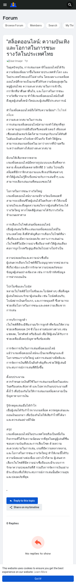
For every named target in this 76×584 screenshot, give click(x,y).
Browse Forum (14, 25)
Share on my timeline (26, 507)
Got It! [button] (38, 578)
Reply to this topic (24, 500)
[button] (70, 4)
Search (53, 25)
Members (36, 25)
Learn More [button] (40, 571)
